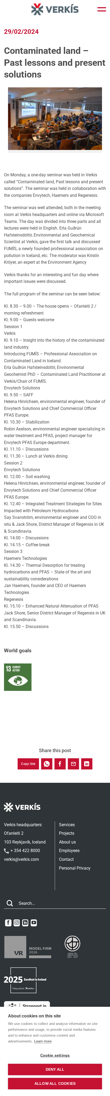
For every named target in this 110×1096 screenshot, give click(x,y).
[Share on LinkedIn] (86, 763)
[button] (101, 9)
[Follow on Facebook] (8, 922)
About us (67, 842)
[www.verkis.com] (55, 9)
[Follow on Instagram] (17, 922)
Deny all (55, 1069)
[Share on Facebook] (60, 763)
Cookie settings (55, 1055)
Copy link (28, 764)
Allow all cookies (55, 1084)
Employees (69, 850)
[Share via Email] (73, 763)
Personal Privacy (75, 868)
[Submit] (10, 903)
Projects (66, 833)
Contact (66, 859)
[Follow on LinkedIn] (25, 922)
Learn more (43, 1041)
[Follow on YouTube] (34, 922)
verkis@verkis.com (21, 859)
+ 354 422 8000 (24, 850)
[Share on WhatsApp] (46, 763)
